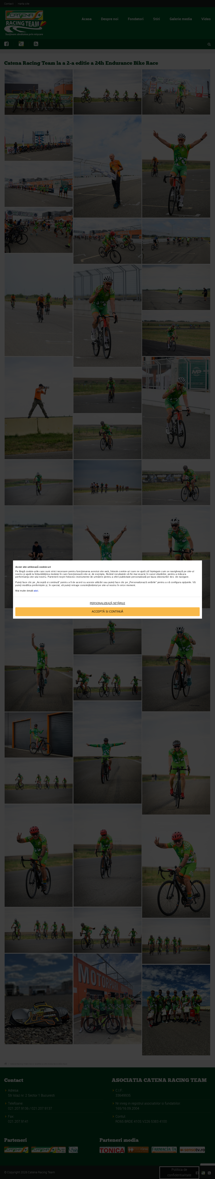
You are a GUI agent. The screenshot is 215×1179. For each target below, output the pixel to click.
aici (36, 590)
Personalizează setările (107, 603)
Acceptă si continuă (107, 611)
